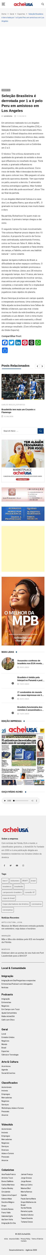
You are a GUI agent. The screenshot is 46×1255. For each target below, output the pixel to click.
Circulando (6, 1192)
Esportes (21, 14)
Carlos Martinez (8, 1185)
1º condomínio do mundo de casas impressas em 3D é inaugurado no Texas (30, 695)
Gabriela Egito (7, 1216)
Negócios (6, 949)
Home (4, 14)
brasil (33, 881)
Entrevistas (6, 1002)
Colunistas (8, 1169)
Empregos (6, 1094)
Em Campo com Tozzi (11, 1009)
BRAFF (25, 881)
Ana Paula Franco (9, 1174)
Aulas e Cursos (8, 1153)
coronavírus (8, 910)
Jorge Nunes (26, 1181)
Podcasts (7, 994)
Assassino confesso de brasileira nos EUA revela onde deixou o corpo (29, 663)
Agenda (5, 1070)
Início (6, 1239)
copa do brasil (9, 898)
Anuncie (5, 1115)
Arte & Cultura (9, 922)
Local (19, 922)
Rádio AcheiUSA (8, 1016)
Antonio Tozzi (7, 1178)
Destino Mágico (8, 1202)
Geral (12, 14)
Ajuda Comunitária (9, 1013)
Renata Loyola (26, 1211)
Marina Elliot (26, 1188)
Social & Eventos (8, 1073)
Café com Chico (8, 1020)
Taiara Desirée (27, 1218)
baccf (5, 881)
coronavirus (37, 904)
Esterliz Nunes (7, 1209)
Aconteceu (6, 1066)
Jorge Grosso (26, 1178)
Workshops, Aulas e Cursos (13, 1108)
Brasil (4, 1048)
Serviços (5, 1105)
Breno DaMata (7, 1181)
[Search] (43, 4)
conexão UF (30, 892)
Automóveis (7, 1087)
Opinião (24, 1195)
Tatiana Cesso (27, 1222)
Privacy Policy (25, 1239)
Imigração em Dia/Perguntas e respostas (19, 981)
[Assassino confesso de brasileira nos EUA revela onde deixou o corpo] (8, 663)
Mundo (4, 1044)
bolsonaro (15, 881)
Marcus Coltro (26, 1185)
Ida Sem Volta (7, 1220)
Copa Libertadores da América (15, 904)
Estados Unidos (8, 1037)
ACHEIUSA (8, 116)
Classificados (10, 1082)
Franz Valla (6, 1213)
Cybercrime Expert (9, 1195)
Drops (4, 1206)
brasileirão (18, 886)
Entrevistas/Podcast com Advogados (17, 984)
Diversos (5, 1150)
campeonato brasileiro (12, 892)
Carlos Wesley (8, 405)
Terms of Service (37, 1239)
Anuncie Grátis (14, 1239)
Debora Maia (7, 1199)
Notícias (5, 987)
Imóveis (5, 1091)
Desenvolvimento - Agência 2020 (23, 1250)
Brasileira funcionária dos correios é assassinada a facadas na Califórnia (29, 710)
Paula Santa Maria (28, 1199)
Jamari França (27, 1174)
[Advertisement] (23, 51)
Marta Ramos (26, 1192)
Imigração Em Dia (9, 1223)
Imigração (6, 936)
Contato (23, 1241)
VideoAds (7, 1124)
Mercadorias (7, 1098)
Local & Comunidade (14, 968)
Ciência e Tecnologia (10, 1055)
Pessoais (5, 1111)
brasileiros (7, 886)
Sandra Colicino (27, 1215)
